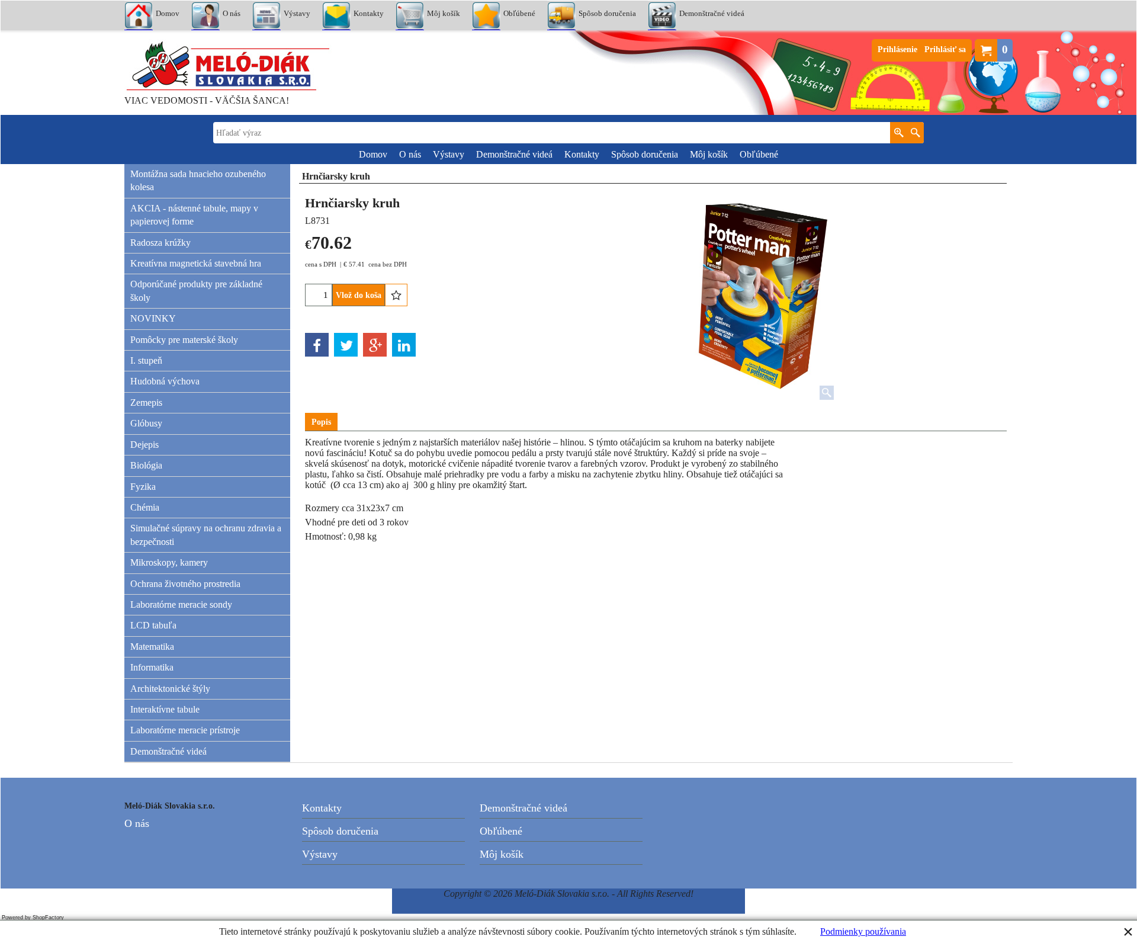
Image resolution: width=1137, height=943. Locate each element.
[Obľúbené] (396, 295)
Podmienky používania (863, 931)
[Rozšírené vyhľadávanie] (898, 132)
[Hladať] (915, 132)
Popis (321, 422)
